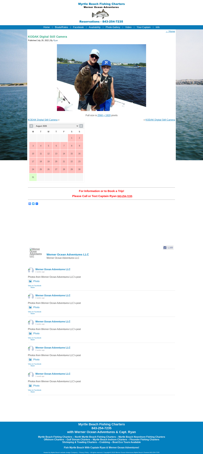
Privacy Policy (84, 452)
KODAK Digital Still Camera (47, 36)
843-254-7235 (124, 196)
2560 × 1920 (104, 115)
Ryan (55, 40)
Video (128, 27)
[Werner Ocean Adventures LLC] (37, 253)
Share (32, 287)
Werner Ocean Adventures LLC (52, 269)
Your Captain (144, 27)
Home (46, 27)
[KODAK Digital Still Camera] (101, 111)
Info (158, 27)
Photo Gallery (113, 27)
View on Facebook (34, 285)
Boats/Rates (61, 27)
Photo (36, 281)
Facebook (78, 27)
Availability (94, 27)
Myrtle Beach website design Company (64, 452)
